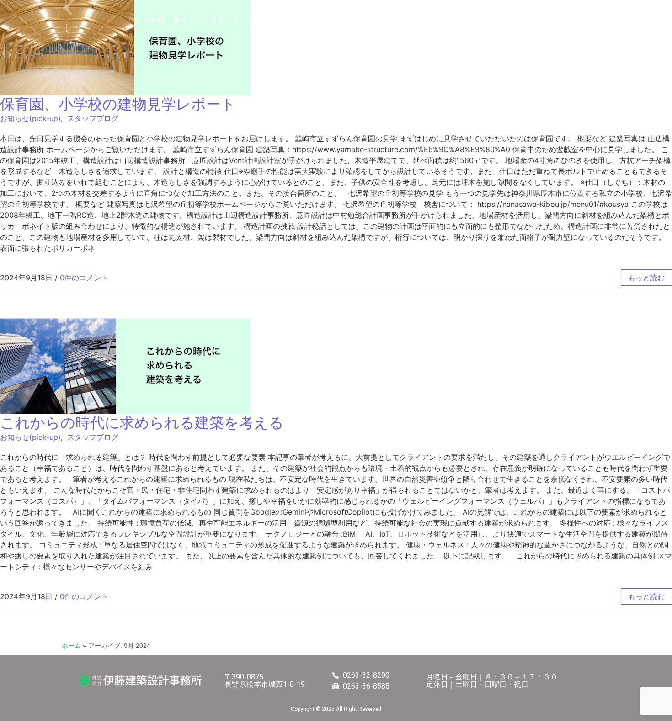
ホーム (71, 645)
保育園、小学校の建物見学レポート (118, 104)
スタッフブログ (92, 118)
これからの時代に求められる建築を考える (142, 423)
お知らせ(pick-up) (30, 118)
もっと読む (646, 277)
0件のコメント (84, 277)
